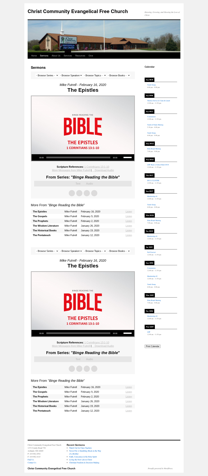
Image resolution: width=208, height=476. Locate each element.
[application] (83, 157)
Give (91, 55)
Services (68, 55)
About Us (56, 55)
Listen (129, 211)
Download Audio (104, 170)
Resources (80, 55)
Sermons (44, 55)
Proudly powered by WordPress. (160, 468)
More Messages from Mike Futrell (71, 170)
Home (34, 55)
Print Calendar (152, 346)
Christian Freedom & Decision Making (84, 462)
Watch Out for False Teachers (80, 447)
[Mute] (121, 157)
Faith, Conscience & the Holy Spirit (83, 456)
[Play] (35, 157)
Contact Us (32, 462)
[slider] (128, 157)
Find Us (31, 459)
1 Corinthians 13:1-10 (96, 166)
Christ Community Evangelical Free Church (78, 11)
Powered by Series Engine (123, 244)
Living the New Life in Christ (80, 459)
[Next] (174, 71)
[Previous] (148, 71)
